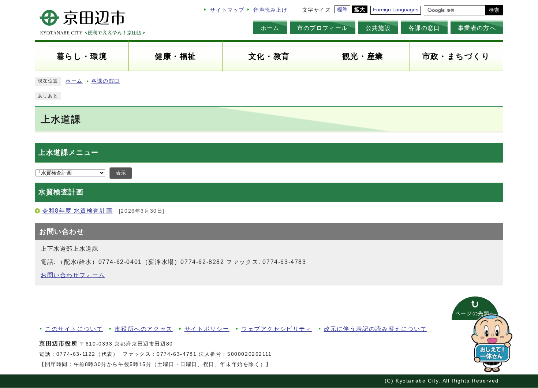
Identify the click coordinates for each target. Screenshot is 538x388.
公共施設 (378, 28)
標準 (342, 9)
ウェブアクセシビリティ (276, 329)
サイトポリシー (206, 329)
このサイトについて (74, 329)
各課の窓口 (424, 28)
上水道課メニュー (68, 152)
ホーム (270, 28)
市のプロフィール (322, 28)
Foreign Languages (395, 9)
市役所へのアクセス (143, 329)
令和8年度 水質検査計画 (77, 211)
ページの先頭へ (475, 313)
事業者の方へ (477, 28)
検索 (494, 10)
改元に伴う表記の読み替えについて (375, 329)
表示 (121, 173)
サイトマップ (227, 10)
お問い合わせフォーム (73, 275)
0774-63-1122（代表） (87, 354)
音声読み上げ (270, 10)
